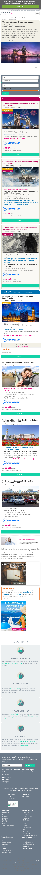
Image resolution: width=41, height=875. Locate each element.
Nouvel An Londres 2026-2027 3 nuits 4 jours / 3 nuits (18, 297)
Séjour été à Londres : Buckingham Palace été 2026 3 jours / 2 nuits (20, 421)
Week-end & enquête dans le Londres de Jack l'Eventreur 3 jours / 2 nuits (19, 228)
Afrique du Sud (27, 816)
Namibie (25, 831)
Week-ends (5, 810)
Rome (4, 824)
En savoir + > (31, 3)
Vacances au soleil (28, 844)
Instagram (6, 782)
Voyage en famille (28, 839)
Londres (5, 820)
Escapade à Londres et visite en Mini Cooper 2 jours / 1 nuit (17, 482)
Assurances (13, 790)
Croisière (5, 844)
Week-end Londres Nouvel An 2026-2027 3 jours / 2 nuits (20, 104)
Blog (38, 10)
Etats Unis (26, 812)
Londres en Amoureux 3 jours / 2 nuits (20, 363)
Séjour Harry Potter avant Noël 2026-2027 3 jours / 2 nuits (20, 162)
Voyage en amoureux (29, 841)
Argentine (26, 818)
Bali (24, 829)
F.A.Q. (37, 788)
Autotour (5, 839)
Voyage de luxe (28, 843)
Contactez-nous (22, 10)
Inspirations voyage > (29, 837)
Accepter (20, 6)
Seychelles (26, 833)
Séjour (4, 846)
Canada (25, 822)
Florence (5, 816)
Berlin (4, 814)
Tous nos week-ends (8, 825)
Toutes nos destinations (30, 835)
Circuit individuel (7, 843)
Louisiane (26, 814)
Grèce (25, 825)
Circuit (4, 841)
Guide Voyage (34, 10)
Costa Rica (26, 820)
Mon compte (9, 10)
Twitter (6, 779)
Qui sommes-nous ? (8, 788)
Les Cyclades (27, 827)
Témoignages (15, 10)
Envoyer (29, 765)
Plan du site (27, 790)
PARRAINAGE (28, 10)
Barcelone (5, 812)
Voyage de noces (7, 850)
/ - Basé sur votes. (20, 25)
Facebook (7, 777)
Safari (4, 848)
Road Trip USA (6, 852)
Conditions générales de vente (24, 788)
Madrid (4, 822)
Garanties (20, 790)
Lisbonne (5, 818)
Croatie (25, 824)
